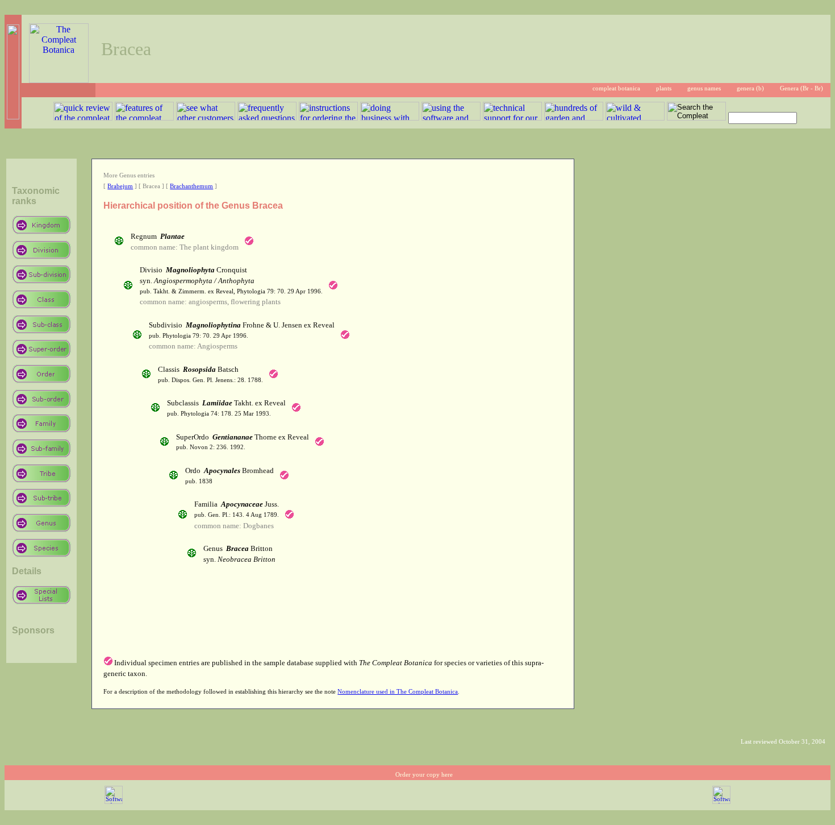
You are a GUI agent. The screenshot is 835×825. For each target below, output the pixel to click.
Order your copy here (424, 775)
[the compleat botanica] (59, 80)
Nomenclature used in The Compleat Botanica (397, 692)
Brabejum (120, 186)
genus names (704, 88)
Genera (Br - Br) (801, 88)
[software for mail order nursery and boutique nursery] (114, 802)
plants (663, 88)
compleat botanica (616, 88)
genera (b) (750, 88)
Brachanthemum (191, 186)
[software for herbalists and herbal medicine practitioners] (721, 802)
